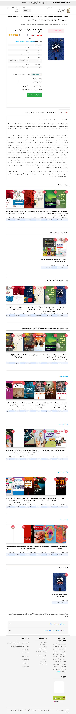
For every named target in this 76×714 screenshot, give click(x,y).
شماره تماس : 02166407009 (36, 4)
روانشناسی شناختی (63, 472)
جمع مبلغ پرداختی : (37, 90)
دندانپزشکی (57, 20)
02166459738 (25, 660)
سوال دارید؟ (41, 2)
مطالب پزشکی (43, 661)
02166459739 (25, 663)
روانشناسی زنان (64, 520)
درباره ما (44, 659)
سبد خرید (24, 2)
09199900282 (25, 667)
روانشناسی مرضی (63, 376)
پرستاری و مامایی (58, 16)
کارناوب (67, 712)
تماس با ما (44, 642)
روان (52, 20)
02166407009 (22, 653)
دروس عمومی (65, 20)
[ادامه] (58, 672)
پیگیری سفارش (32, 2)
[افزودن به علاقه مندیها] (30, 37)
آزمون (21, 16)
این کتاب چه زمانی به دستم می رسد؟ (55, 630)
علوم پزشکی (34, 20)
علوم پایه (66, 16)
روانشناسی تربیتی (63, 424)
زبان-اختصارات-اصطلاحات (29, 16)
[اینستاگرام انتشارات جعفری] (58, 702)
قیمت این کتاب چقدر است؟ (57, 624)
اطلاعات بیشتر (40, 112)
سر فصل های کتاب (51, 112)
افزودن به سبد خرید (33, 95)
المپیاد (45, 16)
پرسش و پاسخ (29, 112)
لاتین (29, 20)
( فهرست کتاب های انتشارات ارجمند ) (25, 41)
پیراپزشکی (51, 16)
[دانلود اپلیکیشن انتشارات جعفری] (59, 698)
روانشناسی (47, 20)
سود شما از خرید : (37, 86)
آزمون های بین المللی (13, 16)
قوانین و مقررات (43, 649)
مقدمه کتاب (64, 113)
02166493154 (25, 656)
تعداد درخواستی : (37, 82)
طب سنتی (41, 20)
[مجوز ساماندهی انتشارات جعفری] (56, 687)
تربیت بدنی (39, 16)
